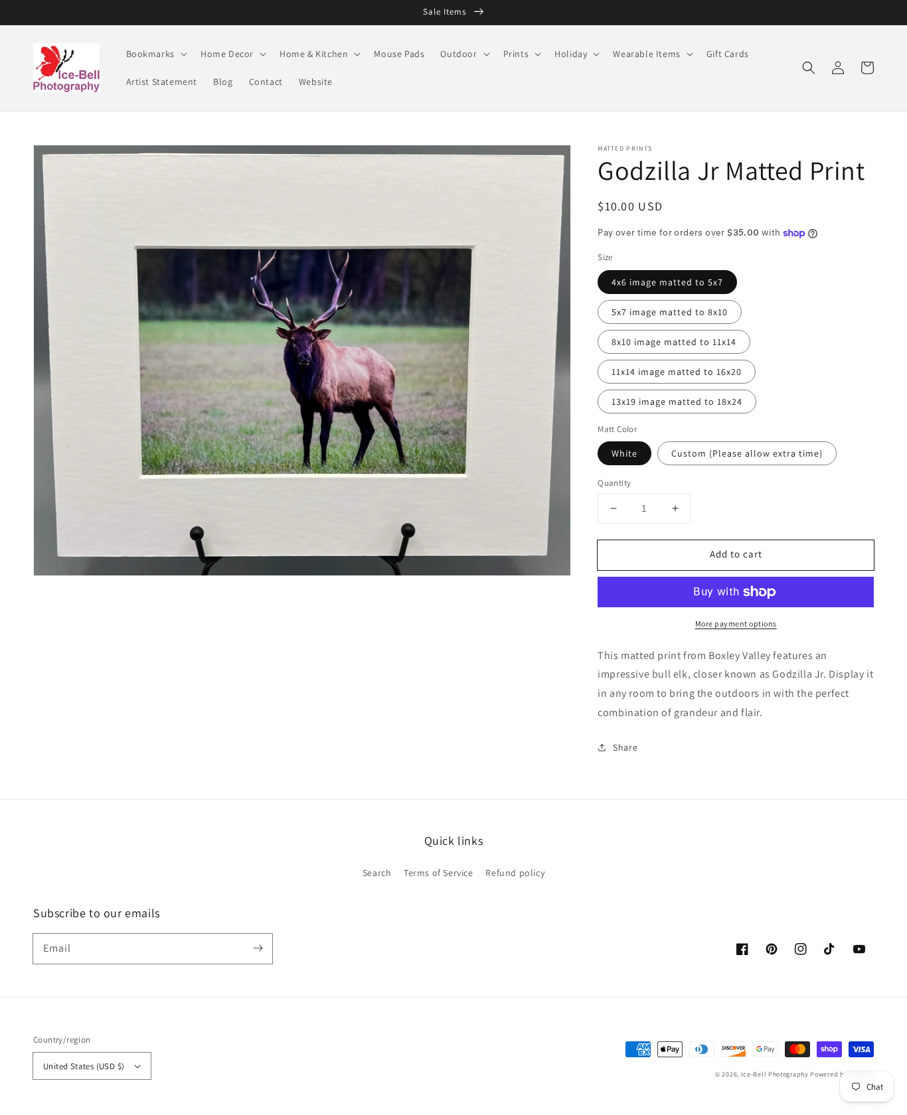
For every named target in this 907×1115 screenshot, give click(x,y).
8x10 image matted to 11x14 (674, 342)
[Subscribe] (257, 948)
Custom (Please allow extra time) (747, 453)
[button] (808, 67)
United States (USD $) (83, 1066)
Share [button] (625, 747)
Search (377, 873)
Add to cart (736, 554)
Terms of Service (438, 873)
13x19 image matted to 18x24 (677, 402)
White (624, 453)
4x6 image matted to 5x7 (667, 282)
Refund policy (514, 873)
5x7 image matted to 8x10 (670, 312)
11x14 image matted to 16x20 (677, 372)
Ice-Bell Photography (775, 1074)
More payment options (736, 624)
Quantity (614, 482)
